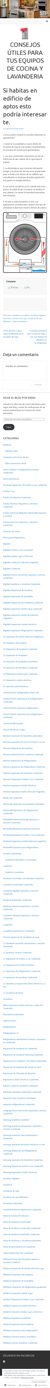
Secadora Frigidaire (38, 315)
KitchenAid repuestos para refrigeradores (20, 847)
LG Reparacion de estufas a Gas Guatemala (21, 959)
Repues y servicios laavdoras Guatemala (20, 1086)
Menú (47, 21)
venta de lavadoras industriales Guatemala (21, 1234)
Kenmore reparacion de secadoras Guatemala (22, 773)
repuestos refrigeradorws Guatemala (19, 1104)
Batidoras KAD (11, 451)
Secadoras (7, 319)
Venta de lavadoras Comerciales (17, 1222)
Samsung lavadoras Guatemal (16, 1120)
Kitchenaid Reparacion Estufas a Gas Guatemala (23, 835)
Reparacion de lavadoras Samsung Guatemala (23, 1055)
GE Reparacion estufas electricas (17, 680)
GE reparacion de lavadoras (15, 643)
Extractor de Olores (11, 531)
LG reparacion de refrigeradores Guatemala (21, 971)
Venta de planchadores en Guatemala (19, 1247)
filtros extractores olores (15, 463)
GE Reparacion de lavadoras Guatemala (20, 649)
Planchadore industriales (13, 1014)
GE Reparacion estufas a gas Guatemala (20, 674)
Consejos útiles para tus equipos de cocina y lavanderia (25, 60)
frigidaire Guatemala (11, 569)
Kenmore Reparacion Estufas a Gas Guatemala (23, 779)
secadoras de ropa (19, 319)
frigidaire (7, 544)
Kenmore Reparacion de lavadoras (18, 748)
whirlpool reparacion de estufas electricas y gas (23, 1268)
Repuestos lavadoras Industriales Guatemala (22, 1092)
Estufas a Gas (9, 491)
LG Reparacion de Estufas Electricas (18, 965)
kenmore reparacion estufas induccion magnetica (24, 792)
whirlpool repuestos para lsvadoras (18, 1324)
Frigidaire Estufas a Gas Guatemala (18, 550)
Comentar (38, 385)
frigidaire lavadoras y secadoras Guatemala (21, 584)
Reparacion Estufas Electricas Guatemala (20, 1079)
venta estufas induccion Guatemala (18, 1253)
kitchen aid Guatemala (12, 798)
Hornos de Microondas (13, 723)
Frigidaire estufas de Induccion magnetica (21, 562)
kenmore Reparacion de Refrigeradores (20, 761)
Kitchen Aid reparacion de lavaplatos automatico (24, 804)
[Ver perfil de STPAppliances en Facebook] (4, 1362)
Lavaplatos (8, 925)
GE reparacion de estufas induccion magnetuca (23, 637)
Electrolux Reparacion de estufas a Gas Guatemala (25, 485)
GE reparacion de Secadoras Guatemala (20, 668)
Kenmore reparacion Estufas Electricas (19, 785)
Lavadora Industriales (12, 853)
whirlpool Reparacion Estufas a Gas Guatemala (23, 1299)
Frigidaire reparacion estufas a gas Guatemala (22, 609)
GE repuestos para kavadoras (15, 686)
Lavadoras (7, 866)
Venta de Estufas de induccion (16, 1216)
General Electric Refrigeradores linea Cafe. (21, 692)
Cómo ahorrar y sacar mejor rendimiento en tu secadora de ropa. (13, 334)
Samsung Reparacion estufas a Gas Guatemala (23, 1166)
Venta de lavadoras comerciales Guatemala (21, 1228)
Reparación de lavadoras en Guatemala (20, 1048)
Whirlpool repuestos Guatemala (17, 1318)
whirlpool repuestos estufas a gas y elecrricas (22, 1312)
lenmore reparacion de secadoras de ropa (21, 937)
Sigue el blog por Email (19, 397)
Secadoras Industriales (13, 1203)
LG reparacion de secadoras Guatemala (20, 977)
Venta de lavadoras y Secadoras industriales (22, 1241)
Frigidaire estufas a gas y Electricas (18, 556)
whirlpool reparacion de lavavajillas (18, 1281)
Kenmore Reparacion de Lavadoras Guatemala (23, 754)
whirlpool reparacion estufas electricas (19, 1306)
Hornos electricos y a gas (14, 730)
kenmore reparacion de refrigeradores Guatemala (24, 767)
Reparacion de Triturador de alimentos (19, 1073)
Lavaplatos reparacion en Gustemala (18, 931)
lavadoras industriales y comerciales (20, 860)
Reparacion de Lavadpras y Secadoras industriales (24, 1061)
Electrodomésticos (11, 479)
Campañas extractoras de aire (16, 457)
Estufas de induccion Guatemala (17, 497)
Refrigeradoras (9, 1027)
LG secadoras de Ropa (13, 993)
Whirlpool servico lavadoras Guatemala (20, 1343)
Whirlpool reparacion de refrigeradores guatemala (24, 1287)
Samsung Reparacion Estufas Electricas (20, 1172)
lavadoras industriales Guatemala (17, 900)
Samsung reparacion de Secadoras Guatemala (23, 1160)
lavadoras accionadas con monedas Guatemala (23, 878)
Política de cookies (27, 1378)
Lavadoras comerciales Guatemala (18, 885)
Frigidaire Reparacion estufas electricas (19, 624)
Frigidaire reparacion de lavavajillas (18, 596)
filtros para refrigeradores (14, 538)
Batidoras (7, 445)
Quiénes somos (9, 1021)
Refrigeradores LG (11, 1033)
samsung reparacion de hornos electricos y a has (24, 1144)
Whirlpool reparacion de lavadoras (18, 1275)
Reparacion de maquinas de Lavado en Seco (22, 1067)
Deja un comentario (19, 322)
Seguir (8, 427)
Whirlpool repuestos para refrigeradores (20, 1330)
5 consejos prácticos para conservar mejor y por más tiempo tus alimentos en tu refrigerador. (37, 337)
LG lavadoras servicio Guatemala (17, 952)
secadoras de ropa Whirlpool (15, 1197)
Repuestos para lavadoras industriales (19, 1098)
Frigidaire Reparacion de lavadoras (18, 590)
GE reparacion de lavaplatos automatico (20, 661)
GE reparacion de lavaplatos (15, 655)
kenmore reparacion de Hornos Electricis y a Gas (24, 742)
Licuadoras (7, 999)
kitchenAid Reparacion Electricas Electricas (21, 829)
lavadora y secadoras (21, 315)
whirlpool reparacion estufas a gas (18, 1293)
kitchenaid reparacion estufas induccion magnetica (24, 841)
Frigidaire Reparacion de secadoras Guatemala (23, 603)
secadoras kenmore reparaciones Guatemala (22, 1209)
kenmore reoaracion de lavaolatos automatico (23, 736)
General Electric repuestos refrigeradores (20, 708)
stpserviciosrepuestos (15, 129)
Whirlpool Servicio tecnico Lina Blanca (19, 1337)
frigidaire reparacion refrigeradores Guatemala (23, 630)
